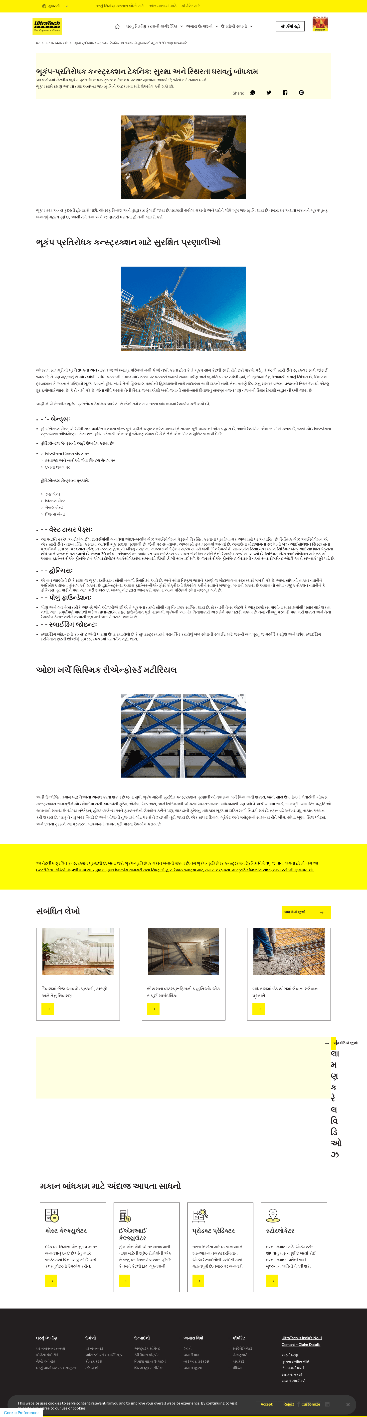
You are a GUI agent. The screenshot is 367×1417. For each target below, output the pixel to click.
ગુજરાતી (54, 6)
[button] (348, 1404)
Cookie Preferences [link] (21, 1412)
